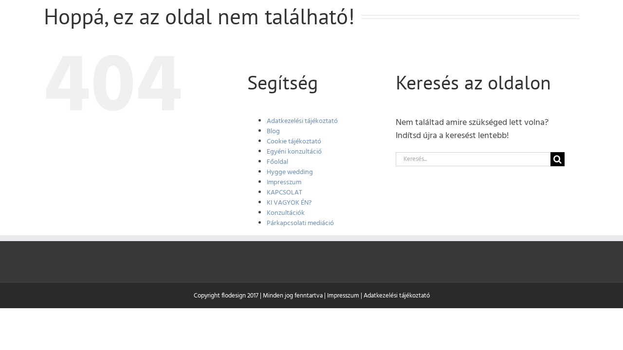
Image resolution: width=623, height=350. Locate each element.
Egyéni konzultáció (294, 152)
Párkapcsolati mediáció (300, 223)
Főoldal (277, 162)
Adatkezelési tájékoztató (302, 121)
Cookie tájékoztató (294, 141)
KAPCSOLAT (284, 192)
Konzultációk (286, 213)
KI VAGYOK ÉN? (289, 203)
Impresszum (284, 182)
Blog (273, 131)
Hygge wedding (290, 172)
